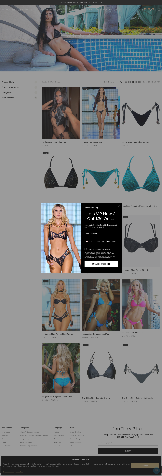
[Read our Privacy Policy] (116, 252)
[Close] (119, 206)
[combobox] (89, 241)
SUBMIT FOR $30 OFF (101, 264)
